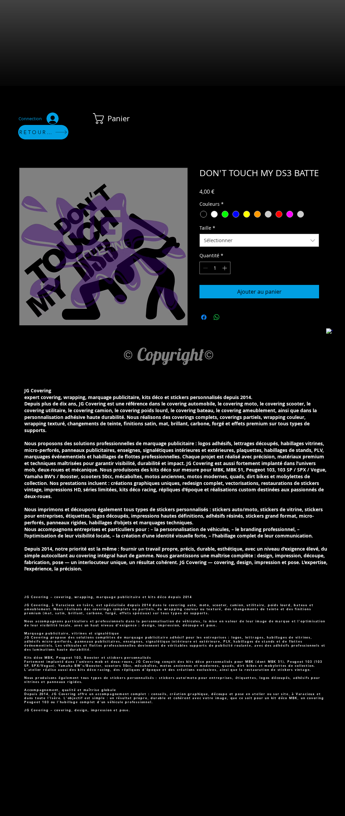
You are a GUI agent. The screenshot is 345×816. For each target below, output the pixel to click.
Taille (207, 228)
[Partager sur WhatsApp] (217, 317)
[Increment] (225, 268)
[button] (117, 118)
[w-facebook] (329, 331)
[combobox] (259, 240)
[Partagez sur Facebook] (204, 317)
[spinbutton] (215, 268)
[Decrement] (204, 268)
